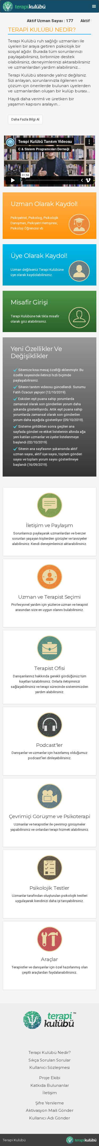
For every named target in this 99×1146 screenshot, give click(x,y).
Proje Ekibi (49, 1077)
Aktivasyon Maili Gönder (49, 1110)
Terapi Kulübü (14, 1140)
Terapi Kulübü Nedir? (50, 1052)
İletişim (50, 1092)
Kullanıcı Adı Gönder (49, 1118)
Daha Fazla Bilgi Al (25, 119)
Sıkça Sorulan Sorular (49, 1060)
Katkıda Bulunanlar (49, 1085)
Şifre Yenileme (49, 1103)
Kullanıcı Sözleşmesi (49, 1067)
